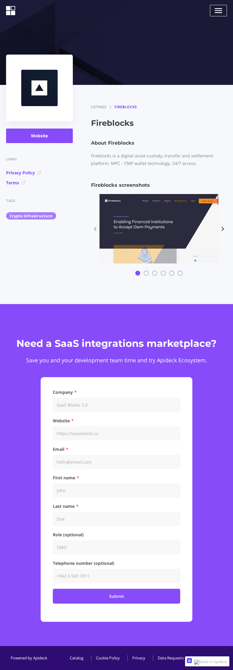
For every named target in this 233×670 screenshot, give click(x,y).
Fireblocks (125, 106)
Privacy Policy (20, 173)
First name (64, 478)
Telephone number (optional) (83, 563)
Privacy (138, 658)
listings (98, 106)
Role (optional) (68, 535)
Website (39, 136)
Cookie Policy (108, 658)
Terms (12, 183)
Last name (64, 506)
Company (63, 392)
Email (58, 449)
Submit (116, 596)
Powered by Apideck (29, 658)
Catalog (76, 658)
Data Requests (171, 658)
